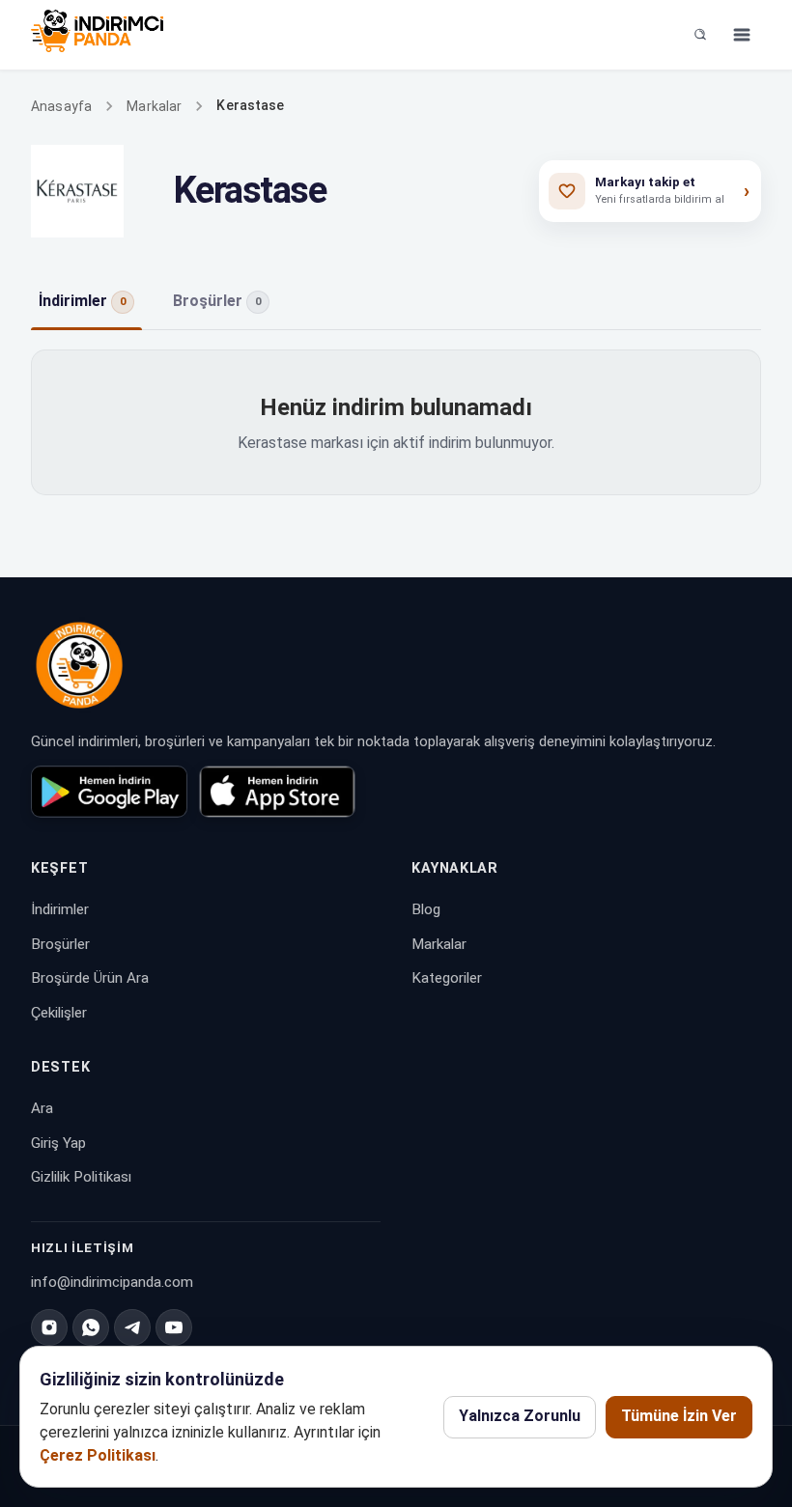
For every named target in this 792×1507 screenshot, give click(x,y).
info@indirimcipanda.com (112, 1282)
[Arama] (700, 35)
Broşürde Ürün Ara (90, 978)
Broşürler (60, 944)
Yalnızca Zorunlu (519, 1416)
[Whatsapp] (90, 1327)
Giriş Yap (58, 1143)
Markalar (154, 106)
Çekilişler (59, 1012)
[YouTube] (174, 1327)
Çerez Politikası (98, 1455)
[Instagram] (49, 1327)
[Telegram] (132, 1327)
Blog (425, 909)
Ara (42, 1108)
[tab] (86, 302)
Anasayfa (61, 106)
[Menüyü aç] (741, 34)
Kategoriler (446, 978)
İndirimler (60, 909)
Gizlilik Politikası (81, 1177)
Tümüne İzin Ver (679, 1416)
